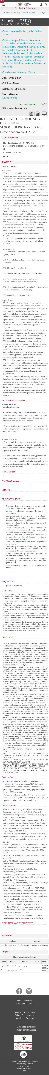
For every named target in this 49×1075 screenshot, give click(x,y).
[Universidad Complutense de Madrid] (24, 4)
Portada (5, 12)
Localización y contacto (24, 1064)
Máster (24, 12)
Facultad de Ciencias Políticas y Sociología (23, 47)
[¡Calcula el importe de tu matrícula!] (38, 114)
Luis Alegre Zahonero (27, 72)
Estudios (15, 12)
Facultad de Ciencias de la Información (21, 43)
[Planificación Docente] (31, 114)
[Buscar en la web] (46, 4)
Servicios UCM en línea (24, 1012)
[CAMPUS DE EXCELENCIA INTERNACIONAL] (23, 1046)
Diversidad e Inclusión (27, 1027)
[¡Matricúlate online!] (44, 114)
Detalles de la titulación (14, 89)
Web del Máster (10, 94)
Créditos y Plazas (10, 83)
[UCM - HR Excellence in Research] (23, 1038)
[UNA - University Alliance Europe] (23, 1054)
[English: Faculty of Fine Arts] (2, 1)
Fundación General (24, 1004)
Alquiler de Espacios (24, 1018)
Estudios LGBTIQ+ (37, 12)
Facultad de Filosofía (22, 57)
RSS (24, 1071)
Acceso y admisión (11, 78)
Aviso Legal (24, 1066)
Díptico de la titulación (15, 108)
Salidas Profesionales (24, 1015)
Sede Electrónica (24, 1001)
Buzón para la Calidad (26, 1030)
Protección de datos (24, 1068)
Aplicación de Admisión (32, 104)
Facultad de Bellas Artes (25, 8)
